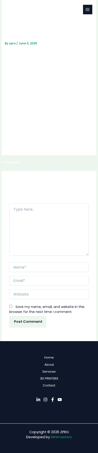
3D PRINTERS (49, 378)
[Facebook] (52, 399)
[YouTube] (60, 399)
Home (49, 357)
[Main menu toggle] (87, 9)
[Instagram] (45, 399)
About (49, 365)
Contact (49, 385)
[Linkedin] (38, 399)
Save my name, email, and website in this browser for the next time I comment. (46, 309)
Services (49, 372)
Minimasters (61, 437)
